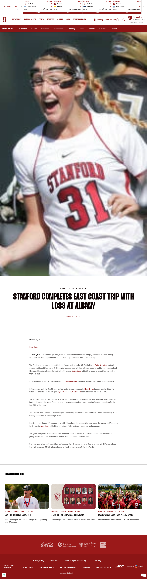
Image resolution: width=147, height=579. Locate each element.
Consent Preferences (46, 567)
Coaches (102, 29)
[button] (143, 7)
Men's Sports (16, 19)
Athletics (50, 19)
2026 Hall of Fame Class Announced (67, 515)
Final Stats (33, 347)
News (82, 29)
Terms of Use (54, 561)
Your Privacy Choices (104, 567)
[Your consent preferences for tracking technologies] (4, 575)
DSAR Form (86, 567)
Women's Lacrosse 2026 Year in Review (116, 515)
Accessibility (96, 561)
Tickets (41, 19)
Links (38, 13)
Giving (68, 19)
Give (112, 20)
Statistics (45, 29)
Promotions (58, 29)
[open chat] (143, 575)
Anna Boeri (45, 426)
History (92, 29)
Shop (104, 20)
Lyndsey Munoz (71, 381)
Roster (34, 29)
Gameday (60, 19)
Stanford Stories (79, 20)
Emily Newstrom (101, 365)
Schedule (23, 29)
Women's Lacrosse (67, 289)
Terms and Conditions (68, 567)
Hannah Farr (89, 389)
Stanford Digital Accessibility (77, 561)
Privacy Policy (40, 561)
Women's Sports (30, 19)
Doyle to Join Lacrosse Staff (18, 515)
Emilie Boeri (76, 371)
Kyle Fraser (62, 392)
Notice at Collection (67, 573)
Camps (114, 29)
